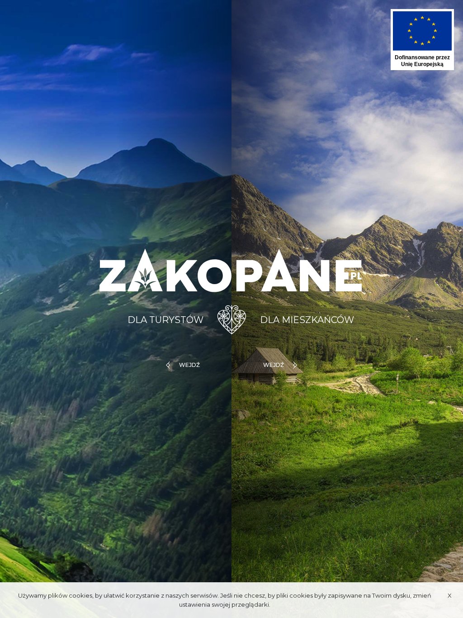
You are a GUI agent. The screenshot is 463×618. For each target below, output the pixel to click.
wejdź (189, 364)
